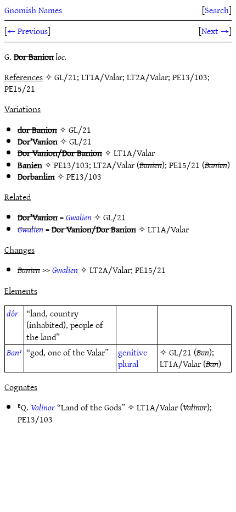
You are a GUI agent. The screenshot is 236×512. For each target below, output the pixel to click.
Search (217, 10)
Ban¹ (14, 352)
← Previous (27, 30)
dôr (12, 313)
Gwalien (79, 217)
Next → (215, 30)
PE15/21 (184, 164)
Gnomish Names (33, 10)
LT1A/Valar (134, 152)
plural (128, 363)
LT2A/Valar (113, 164)
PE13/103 (71, 164)
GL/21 (80, 129)
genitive (132, 352)
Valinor (43, 407)
